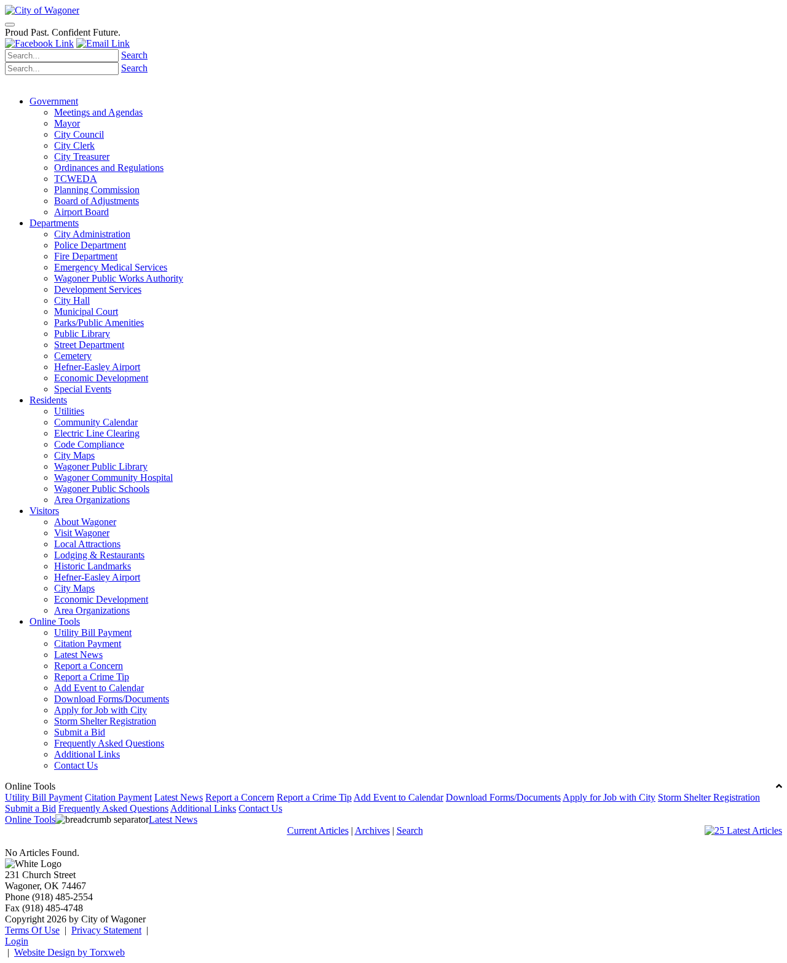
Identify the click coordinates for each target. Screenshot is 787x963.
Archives (372, 830)
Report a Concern (88, 665)
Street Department (89, 344)
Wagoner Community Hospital (113, 477)
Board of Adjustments (96, 201)
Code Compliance (89, 444)
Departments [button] (54, 223)
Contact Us (76, 765)
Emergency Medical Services (110, 267)
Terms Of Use (32, 930)
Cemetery (73, 356)
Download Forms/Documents (111, 699)
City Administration (92, 234)
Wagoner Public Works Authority (118, 278)
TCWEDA (75, 178)
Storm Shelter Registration (105, 721)
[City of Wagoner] (42, 10)
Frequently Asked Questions (109, 743)
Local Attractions (87, 544)
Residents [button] (48, 400)
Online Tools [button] (55, 621)
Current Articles (318, 830)
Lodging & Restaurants (99, 555)
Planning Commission (97, 189)
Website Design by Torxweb (69, 952)
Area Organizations (92, 499)
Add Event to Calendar (99, 688)
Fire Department (85, 256)
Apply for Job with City (100, 710)
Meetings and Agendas (98, 112)
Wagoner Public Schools (101, 488)
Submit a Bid (79, 732)
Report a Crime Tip (91, 677)
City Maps (74, 455)
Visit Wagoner (81, 533)
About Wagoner (85, 522)
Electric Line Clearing (97, 433)
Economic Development (101, 378)
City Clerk (74, 145)
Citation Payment (87, 643)
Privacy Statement (106, 930)
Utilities (69, 411)
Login (16, 941)
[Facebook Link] (39, 43)
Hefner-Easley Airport (97, 367)
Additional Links (87, 754)
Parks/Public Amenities (99, 322)
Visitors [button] (44, 510)
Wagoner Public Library (101, 466)
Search (134, 55)
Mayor (67, 123)
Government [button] (54, 101)
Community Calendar (96, 422)
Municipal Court (86, 311)
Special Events (82, 389)
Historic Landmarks (92, 566)
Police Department (90, 245)
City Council (79, 134)
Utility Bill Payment (93, 632)
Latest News (78, 654)
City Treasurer (81, 156)
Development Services (97, 289)
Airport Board (81, 212)
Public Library (82, 333)
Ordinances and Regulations (109, 167)
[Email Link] (103, 43)
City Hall (72, 300)
